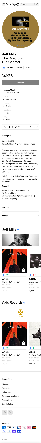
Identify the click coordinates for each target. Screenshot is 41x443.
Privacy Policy (7, 400)
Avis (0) (5, 216)
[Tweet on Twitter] (16, 127)
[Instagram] (4, 412)
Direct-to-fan (9, 67)
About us (5, 384)
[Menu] (3, 4)
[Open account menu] (34, 4)
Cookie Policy (7, 404)
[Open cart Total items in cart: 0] (37, 4)
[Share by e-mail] (19, 127)
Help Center (6, 392)
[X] (10, 412)
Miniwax (9, 440)
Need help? (34, 127)
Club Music (28, 67)
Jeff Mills (9, 54)
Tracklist (5, 207)
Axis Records (11, 99)
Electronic (19, 67)
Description (6, 136)
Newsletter (6, 388)
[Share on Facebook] (10, 127)
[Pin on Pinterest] (13, 127)
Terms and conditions (10, 396)
